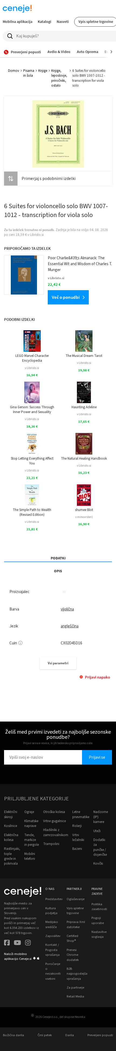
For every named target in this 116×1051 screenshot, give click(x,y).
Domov (13, 70)
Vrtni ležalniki (78, 837)
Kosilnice (10, 825)
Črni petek (44, 1035)
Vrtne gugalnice (54, 821)
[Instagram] (28, 943)
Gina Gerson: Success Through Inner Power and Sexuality (32, 409)
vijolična (67, 609)
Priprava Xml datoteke (76, 924)
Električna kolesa (11, 837)
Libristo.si (37, 234)
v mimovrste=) (84, 517)
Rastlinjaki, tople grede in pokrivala (12, 856)
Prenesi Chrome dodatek (73, 954)
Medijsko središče (51, 924)
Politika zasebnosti (99, 906)
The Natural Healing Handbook (84, 458)
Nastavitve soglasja (99, 934)
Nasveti (63, 21)
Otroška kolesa (54, 811)
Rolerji (77, 825)
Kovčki (98, 863)
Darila (69, 1035)
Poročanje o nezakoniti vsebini (53, 971)
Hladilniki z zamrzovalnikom (55, 832)
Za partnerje (75, 987)
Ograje (29, 811)
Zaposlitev (52, 935)
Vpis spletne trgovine (75, 910)
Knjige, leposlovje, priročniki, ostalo (59, 78)
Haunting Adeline (84, 407)
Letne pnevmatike (80, 814)
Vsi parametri (58, 663)
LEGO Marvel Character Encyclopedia (32, 358)
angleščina (70, 626)
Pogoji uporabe (97, 920)
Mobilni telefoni (29, 856)
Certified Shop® (72, 938)
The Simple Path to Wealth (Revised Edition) (32, 512)
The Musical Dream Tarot (84, 355)
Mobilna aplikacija (17, 21)
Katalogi (44, 21)
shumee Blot (84, 509)
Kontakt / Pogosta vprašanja (52, 949)
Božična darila (13, 1035)
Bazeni (77, 848)
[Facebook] (7, 943)
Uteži (97, 831)
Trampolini (51, 843)
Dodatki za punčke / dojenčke (100, 847)
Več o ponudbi (66, 297)
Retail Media (75, 996)
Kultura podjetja (51, 910)
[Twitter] (17, 943)
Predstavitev (54, 899)
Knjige (42, 70)
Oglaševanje (75, 899)
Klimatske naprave (31, 823)
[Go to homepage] (17, 8)
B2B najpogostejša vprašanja (77, 973)
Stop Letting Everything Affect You (32, 461)
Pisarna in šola (28, 73)
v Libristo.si (32, 368)
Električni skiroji (10, 814)
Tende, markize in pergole (31, 840)
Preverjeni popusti (100, 1035)
